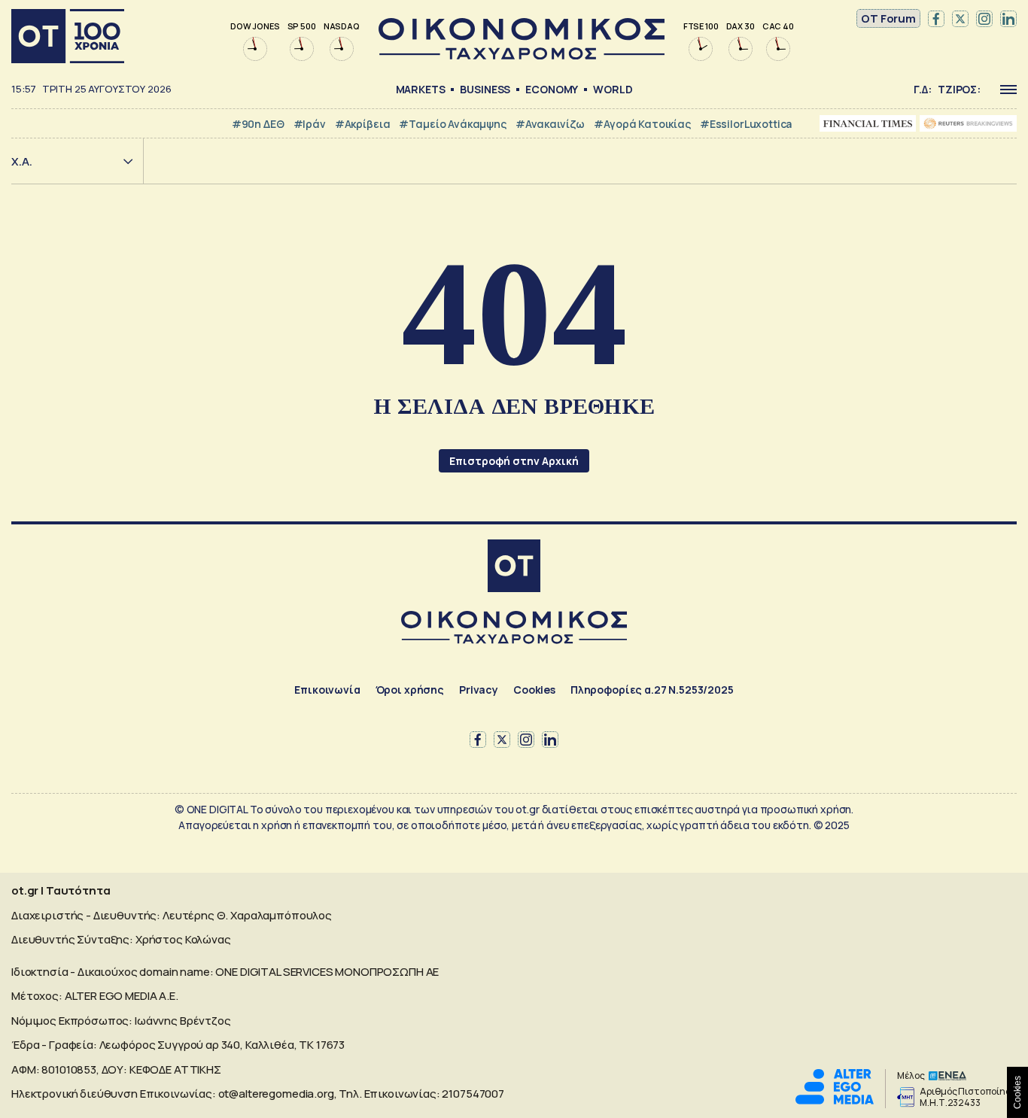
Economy (551, 89)
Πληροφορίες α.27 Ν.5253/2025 (652, 689)
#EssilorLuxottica (746, 124)
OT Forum (888, 18)
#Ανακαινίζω (550, 124)
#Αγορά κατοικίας (642, 124)
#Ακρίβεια (363, 124)
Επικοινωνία (327, 689)
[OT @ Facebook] (936, 19)
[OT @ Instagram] (984, 19)
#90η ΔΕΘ (258, 124)
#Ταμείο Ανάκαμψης (452, 124)
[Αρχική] (67, 36)
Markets (421, 89)
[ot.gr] (522, 55)
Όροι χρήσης (410, 689)
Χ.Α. (21, 161)
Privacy (478, 689)
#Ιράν (309, 124)
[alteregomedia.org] (834, 1100)
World (612, 89)
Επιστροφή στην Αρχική (514, 461)
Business (485, 89)
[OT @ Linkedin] (1008, 19)
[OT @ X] (960, 19)
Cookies (534, 689)
